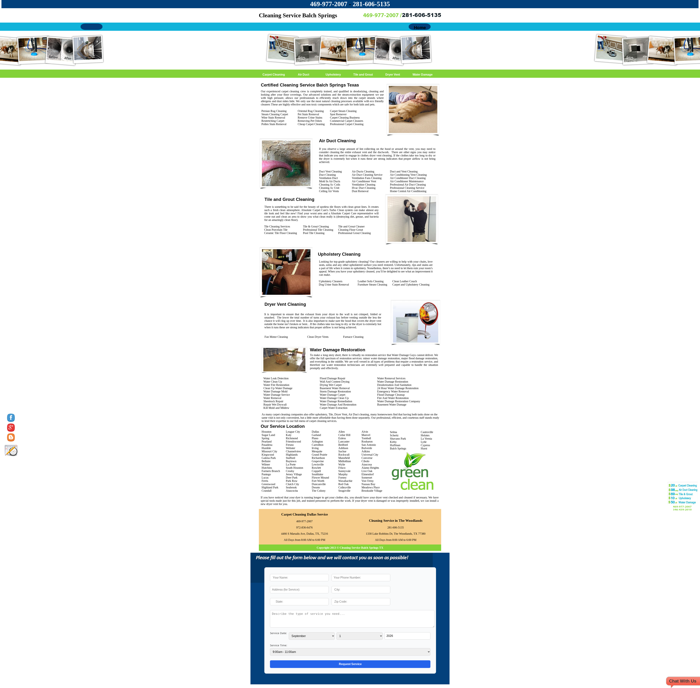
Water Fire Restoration (276, 384)
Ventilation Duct (328, 178)
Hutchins (267, 467)
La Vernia (426, 438)
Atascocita (292, 490)
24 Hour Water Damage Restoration (398, 388)
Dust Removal (360, 191)
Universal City (369, 454)
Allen (341, 431)
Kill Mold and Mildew (276, 407)
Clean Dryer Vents (317, 336)
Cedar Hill (344, 435)
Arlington (317, 441)
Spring (265, 438)
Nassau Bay (368, 484)
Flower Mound (320, 477)
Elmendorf (367, 474)
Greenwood (268, 484)
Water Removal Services (391, 378)
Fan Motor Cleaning (276, 336)
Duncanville (319, 484)
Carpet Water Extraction (333, 407)
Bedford (343, 444)
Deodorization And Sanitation (394, 384)
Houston (266, 431)
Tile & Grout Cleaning (316, 226)
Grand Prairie (319, 454)
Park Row (292, 480)
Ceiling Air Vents (329, 191)
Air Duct (303, 74)
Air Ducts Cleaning (363, 171)
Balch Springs (398, 448)
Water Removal (272, 398)
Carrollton (317, 444)
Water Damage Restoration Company (398, 401)
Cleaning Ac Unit (329, 187)
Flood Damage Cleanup (391, 394)
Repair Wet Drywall (275, 404)
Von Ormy (367, 480)
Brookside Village (371, 490)
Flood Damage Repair (332, 378)
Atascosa (366, 464)
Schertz (394, 435)
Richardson (318, 457)
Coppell (316, 471)
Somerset (366, 477)
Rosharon (367, 441)
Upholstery (333, 74)
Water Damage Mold (275, 391)
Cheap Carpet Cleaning (311, 124)
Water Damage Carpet (332, 394)
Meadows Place (370, 487)
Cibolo (365, 461)
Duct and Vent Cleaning (404, 171)
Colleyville (344, 487)
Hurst (424, 448)
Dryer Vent (392, 74)
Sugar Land (268, 435)
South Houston (294, 467)
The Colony (319, 490)
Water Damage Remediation (336, 401)
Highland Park (270, 487)
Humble (266, 448)
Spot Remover (338, 114)
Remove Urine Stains (310, 117)
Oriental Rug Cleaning (311, 111)
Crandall (266, 490)
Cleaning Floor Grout (350, 229)
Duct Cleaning (327, 174)
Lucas (265, 477)
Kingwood (268, 454)
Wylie (341, 464)
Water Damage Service (276, 394)
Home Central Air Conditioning (408, 191)
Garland (316, 435)
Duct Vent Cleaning (330, 171)
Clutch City (292, 484)
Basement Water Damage (391, 404)
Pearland (267, 441)
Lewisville (318, 464)
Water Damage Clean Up (334, 398)
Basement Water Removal (335, 388)
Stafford (290, 457)
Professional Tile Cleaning (318, 229)
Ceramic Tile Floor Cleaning (280, 233)
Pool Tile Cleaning (313, 233)
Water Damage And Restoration (338, 404)
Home (420, 27)
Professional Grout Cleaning (354, 233)
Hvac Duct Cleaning (364, 187)
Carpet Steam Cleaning (343, 111)
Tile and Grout (363, 74)
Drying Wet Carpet (331, 384)
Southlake (317, 474)
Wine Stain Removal (273, 117)
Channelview (293, 451)
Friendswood (293, 441)
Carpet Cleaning (273, 74)
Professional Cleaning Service (407, 187)
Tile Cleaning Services (277, 226)
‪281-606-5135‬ (371, 4)
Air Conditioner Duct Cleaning (408, 178)
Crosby (290, 471)
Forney (342, 477)
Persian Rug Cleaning (274, 111)
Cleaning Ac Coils (329, 184)
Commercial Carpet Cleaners (346, 120)
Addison (343, 448)
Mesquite (317, 451)
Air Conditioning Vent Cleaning (408, 174)
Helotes (425, 435)
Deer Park (292, 477)
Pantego (266, 474)
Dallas (315, 431)
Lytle (424, 441)
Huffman (395, 445)
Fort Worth (318, 480)
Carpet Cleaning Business (345, 117)
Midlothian (344, 461)
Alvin (364, 431)
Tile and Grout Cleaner (351, 226)
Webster (290, 448)
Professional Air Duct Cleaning (408, 184)
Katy (288, 435)
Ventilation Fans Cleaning (367, 178)
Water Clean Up (272, 381)
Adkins (365, 451)
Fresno (290, 444)
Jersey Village (294, 474)
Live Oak (366, 471)
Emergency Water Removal (393, 391)
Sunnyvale (344, 471)
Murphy (343, 474)
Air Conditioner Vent (364, 181)
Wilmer (266, 464)
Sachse (342, 451)
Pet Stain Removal (308, 114)
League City (293, 431)
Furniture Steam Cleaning (372, 284)
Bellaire (266, 461)
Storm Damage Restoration (335, 391)
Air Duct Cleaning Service (367, 174)
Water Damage (423, 74)
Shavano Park (398, 438)
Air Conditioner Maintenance (407, 181)
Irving (315, 448)
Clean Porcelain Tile (275, 229)
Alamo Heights (370, 467)
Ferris (265, 480)
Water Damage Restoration (392, 381)
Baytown (291, 461)
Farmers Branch (271, 471)
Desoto (316, 487)
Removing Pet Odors (310, 120)
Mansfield (344, 457)
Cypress (425, 445)
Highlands (292, 454)
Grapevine (318, 461)
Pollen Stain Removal (273, 124)
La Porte (291, 464)
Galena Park (269, 457)
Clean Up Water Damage (277, 388)
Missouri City (269, 451)
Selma (393, 432)
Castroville (427, 432)
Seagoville (344, 490)
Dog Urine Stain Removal (334, 284)
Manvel (365, 435)
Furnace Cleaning (353, 336)
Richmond (292, 438)
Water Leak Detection (276, 378)
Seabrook (291, 487)
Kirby (393, 441)
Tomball (366, 438)
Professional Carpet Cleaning (346, 124)
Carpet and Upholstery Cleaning (410, 284)
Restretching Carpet (272, 120)
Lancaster (343, 441)
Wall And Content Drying (334, 381)
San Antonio (368, 444)
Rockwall (343, 454)
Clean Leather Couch (404, 281)
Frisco (341, 467)
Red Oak (343, 484)
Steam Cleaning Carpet (274, 114)
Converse (366, 457)
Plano (315, 438)
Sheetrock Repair (273, 401)
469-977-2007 (328, 4)
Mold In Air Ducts (329, 181)
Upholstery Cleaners (330, 281)
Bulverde (366, 448)
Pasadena (267, 444)
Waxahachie (345, 480)
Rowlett (316, 467)
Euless (342, 438)
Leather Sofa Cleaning (371, 281)
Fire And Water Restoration (393, 398)
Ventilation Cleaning (363, 184)
